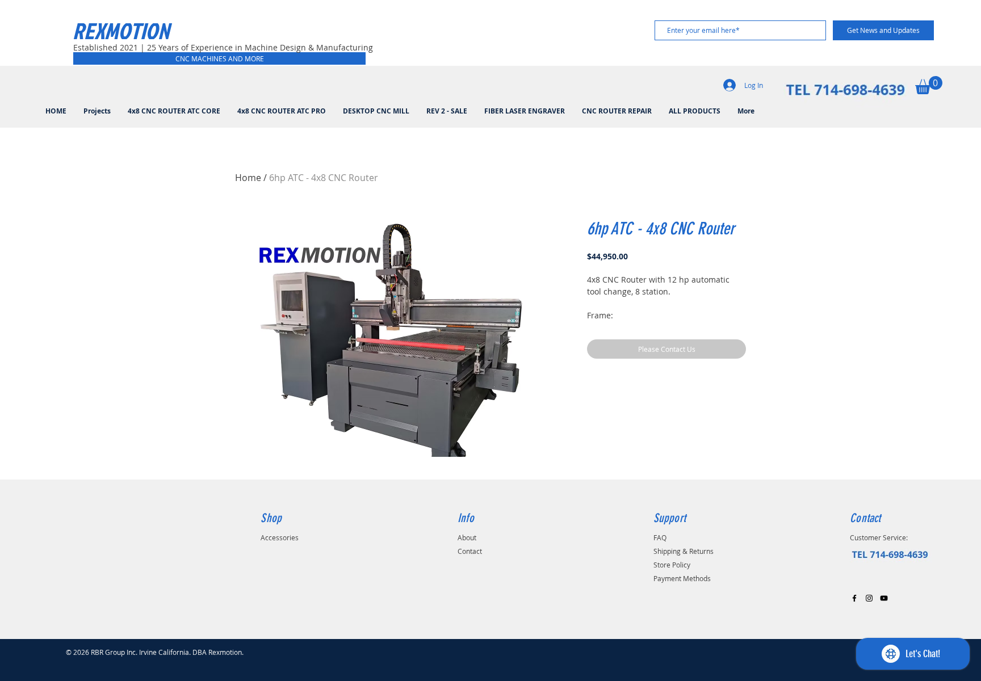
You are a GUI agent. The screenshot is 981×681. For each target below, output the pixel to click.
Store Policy (671, 564)
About (467, 537)
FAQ (659, 537)
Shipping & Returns (683, 551)
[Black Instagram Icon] (869, 598)
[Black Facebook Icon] (854, 598)
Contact (470, 551)
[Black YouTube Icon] (883, 598)
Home (248, 177)
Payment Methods (682, 578)
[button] (928, 85)
